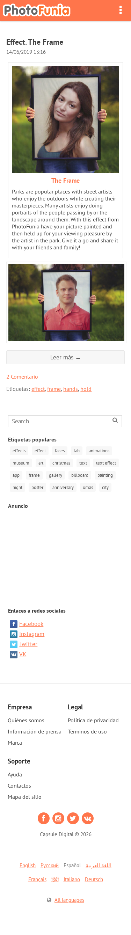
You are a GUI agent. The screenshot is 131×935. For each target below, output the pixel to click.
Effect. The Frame (34, 42)
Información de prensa (34, 731)
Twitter (28, 644)
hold (86, 388)
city (105, 487)
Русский (50, 865)
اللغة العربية (98, 865)
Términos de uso (87, 731)
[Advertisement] (65, 554)
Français (37, 879)
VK (22, 654)
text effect (106, 463)
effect (38, 388)
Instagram (31, 634)
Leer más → (65, 357)
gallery (55, 475)
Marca (15, 742)
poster (37, 487)
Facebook (31, 624)
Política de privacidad (93, 720)
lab (77, 451)
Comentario (22, 376)
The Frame (65, 180)
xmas (88, 487)
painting (105, 475)
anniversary (63, 487)
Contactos (19, 785)
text (83, 463)
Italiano (72, 879)
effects (19, 451)
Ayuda (15, 774)
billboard (79, 475)
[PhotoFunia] (36, 10)
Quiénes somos (26, 720)
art (40, 463)
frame (54, 388)
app (16, 475)
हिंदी (55, 879)
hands (70, 388)
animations (99, 451)
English (28, 865)
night (17, 487)
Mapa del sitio (25, 796)
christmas (61, 463)
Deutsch (94, 879)
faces (60, 451)
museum (21, 463)
